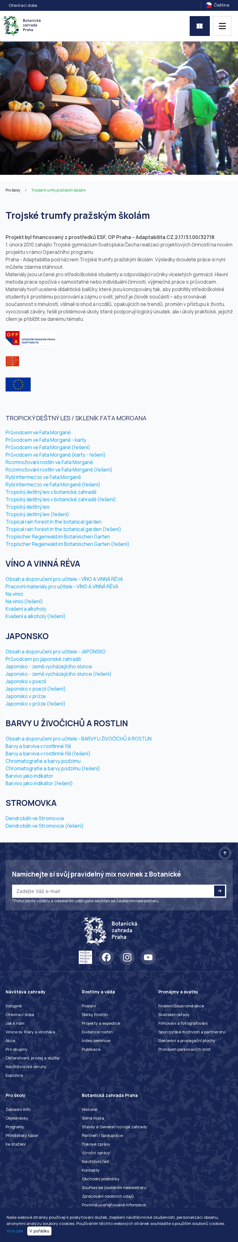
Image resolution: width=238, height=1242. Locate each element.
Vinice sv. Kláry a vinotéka (30, 1032)
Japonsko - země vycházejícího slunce (49, 666)
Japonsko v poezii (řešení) (36, 688)
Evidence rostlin (97, 1032)
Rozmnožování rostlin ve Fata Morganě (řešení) (59, 469)
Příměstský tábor (22, 1135)
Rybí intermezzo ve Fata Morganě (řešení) (53, 484)
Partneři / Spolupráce (102, 1135)
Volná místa (93, 1118)
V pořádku (39, 1230)
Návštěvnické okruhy (26, 1066)
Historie (89, 1109)
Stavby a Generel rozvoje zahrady (114, 1126)
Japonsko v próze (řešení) (35, 703)
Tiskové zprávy (96, 1144)
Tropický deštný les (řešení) (37, 514)
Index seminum (96, 1040)
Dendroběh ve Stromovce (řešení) (45, 825)
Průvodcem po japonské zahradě (43, 659)
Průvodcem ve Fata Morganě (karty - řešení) (56, 454)
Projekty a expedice (101, 1023)
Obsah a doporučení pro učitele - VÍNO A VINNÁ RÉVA (64, 579)
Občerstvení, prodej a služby (33, 1058)
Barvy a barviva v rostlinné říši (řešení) (48, 753)
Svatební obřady (174, 1014)
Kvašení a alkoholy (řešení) (36, 616)
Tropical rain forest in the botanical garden (54, 521)
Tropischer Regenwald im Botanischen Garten (58, 536)
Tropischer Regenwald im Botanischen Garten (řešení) (68, 544)
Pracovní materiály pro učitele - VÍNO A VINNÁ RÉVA (62, 586)
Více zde (15, 1231)
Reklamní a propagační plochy (186, 1040)
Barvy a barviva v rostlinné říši (38, 746)
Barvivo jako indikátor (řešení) (39, 783)
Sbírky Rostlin (95, 1014)
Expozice (14, 1075)
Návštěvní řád (95, 1161)
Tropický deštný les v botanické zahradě (51, 491)
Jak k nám (15, 1023)
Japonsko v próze (26, 696)
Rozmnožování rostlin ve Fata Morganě (49, 462)
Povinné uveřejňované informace (114, 1205)
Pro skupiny (17, 1049)
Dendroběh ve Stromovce (35, 818)
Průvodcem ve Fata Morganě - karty (46, 439)
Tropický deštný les (28, 506)
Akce (10, 1040)
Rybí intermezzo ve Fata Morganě (43, 477)
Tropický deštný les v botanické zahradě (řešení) (61, 499)
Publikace (91, 1049)
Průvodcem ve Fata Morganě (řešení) (48, 447)
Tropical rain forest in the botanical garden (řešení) (63, 529)
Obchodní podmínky (101, 1179)
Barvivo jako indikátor (29, 775)
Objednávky (17, 1118)
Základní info (18, 1109)
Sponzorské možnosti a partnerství (192, 1032)
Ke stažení (16, 1144)
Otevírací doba (23, 5)
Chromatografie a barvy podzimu (43, 761)
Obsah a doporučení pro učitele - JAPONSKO (56, 651)
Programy (15, 1126)
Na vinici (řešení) (24, 601)
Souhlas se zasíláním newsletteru (114, 1187)
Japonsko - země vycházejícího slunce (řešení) (59, 673)
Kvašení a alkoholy (26, 608)
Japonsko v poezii (26, 681)
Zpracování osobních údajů (108, 1196)
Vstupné (14, 1006)
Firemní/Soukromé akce (181, 1006)
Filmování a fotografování (183, 1023)
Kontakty (90, 1170)
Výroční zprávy (96, 1153)
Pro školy (13, 190)
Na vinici (14, 593)
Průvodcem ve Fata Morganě (38, 432)
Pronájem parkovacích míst (184, 1049)
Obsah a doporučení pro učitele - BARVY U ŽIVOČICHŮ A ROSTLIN (79, 738)
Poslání (89, 1006)
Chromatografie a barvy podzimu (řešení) (53, 768)
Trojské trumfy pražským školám (58, 190)
